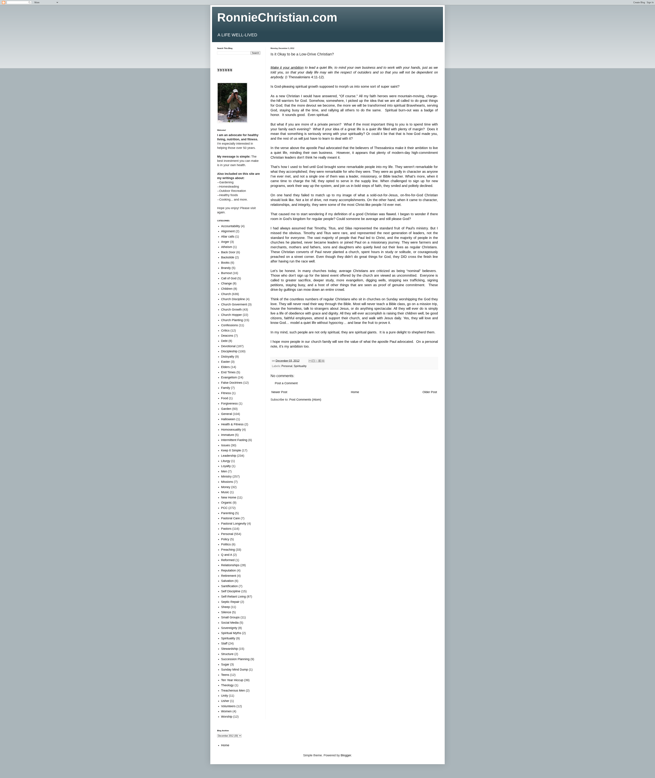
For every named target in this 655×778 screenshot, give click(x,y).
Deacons (227, 335)
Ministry (226, 476)
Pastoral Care (230, 518)
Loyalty (226, 466)
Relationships (230, 565)
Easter (225, 361)
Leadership (228, 455)
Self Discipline (230, 591)
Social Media (230, 622)
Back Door (228, 252)
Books (225, 262)
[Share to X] (316, 361)
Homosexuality (231, 429)
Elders (225, 367)
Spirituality (300, 366)
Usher (225, 701)
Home (355, 392)
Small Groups (230, 617)
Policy (225, 539)
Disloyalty (227, 356)
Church (226, 294)
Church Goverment (234, 304)
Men (224, 471)
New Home (228, 497)
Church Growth (231, 309)
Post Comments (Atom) (305, 399)
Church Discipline (233, 299)
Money (225, 487)
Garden (226, 408)
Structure (227, 654)
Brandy (226, 268)
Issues (225, 445)
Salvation (227, 581)
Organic (226, 502)
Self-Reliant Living (233, 596)
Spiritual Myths (231, 633)
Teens (225, 675)
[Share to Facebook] (320, 361)
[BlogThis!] (313, 361)
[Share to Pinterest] (323, 361)
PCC (224, 508)
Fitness (226, 393)
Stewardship (229, 648)
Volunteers (228, 706)
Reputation (228, 570)
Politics (226, 544)
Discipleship (229, 351)
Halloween (228, 419)
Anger (225, 242)
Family (225, 388)
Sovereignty (229, 628)
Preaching (228, 549)
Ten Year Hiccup (232, 680)
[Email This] (310, 361)
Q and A (226, 554)
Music (225, 492)
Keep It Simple (231, 450)
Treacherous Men (233, 690)
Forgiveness (229, 403)
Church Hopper (231, 315)
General (226, 414)
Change (226, 283)
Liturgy (225, 461)
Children (226, 288)
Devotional (228, 346)
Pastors (226, 528)
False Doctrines (231, 382)
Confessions (229, 325)
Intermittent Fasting (234, 440)
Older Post (430, 392)
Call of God (228, 278)
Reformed (228, 560)
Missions (227, 481)
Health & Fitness (232, 424)
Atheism (226, 247)
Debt (224, 341)
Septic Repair (230, 602)
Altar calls (227, 236)
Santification (229, 586)
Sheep (225, 607)
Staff (224, 643)
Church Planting (232, 320)
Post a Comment (286, 383)
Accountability (230, 226)
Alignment (228, 231)
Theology (227, 685)
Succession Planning (235, 659)
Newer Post (279, 392)
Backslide (227, 257)
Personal (286, 366)
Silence (226, 612)
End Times (228, 372)
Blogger (346, 755)
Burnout (226, 273)
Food (224, 398)
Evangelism (229, 377)
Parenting (227, 513)
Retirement (228, 575)
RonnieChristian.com (277, 17)
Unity (224, 695)
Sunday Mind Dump (234, 669)
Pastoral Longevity (233, 523)
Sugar (225, 664)
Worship (226, 716)
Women (226, 711)
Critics (225, 330)
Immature (227, 435)
